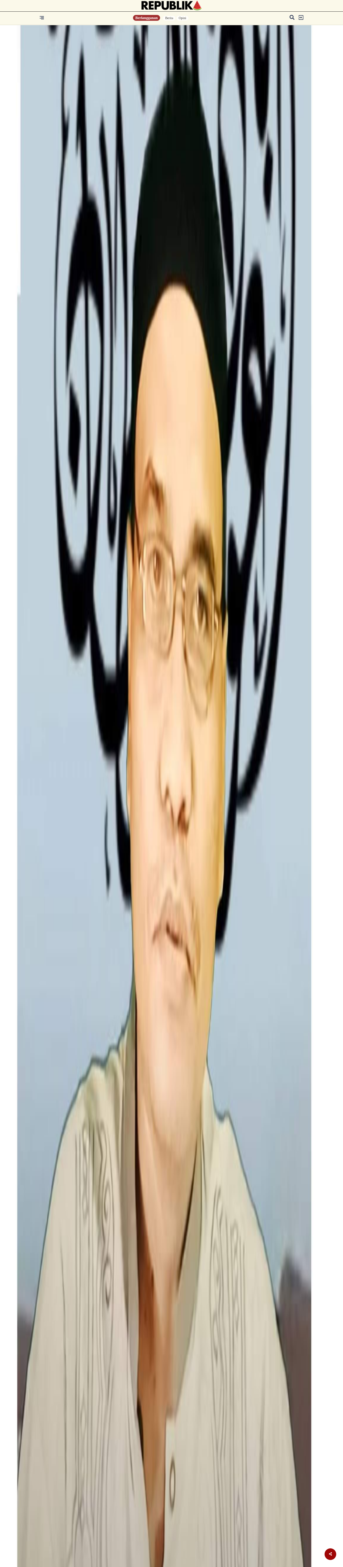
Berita (169, 18)
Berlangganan (146, 18)
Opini (182, 18)
